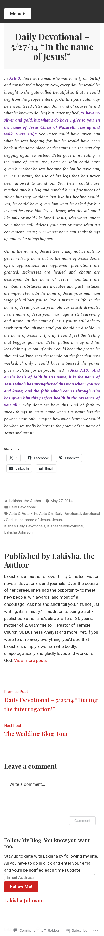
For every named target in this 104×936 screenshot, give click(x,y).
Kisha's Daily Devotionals (24, 526)
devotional (91, 513)
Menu (20, 13)
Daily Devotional (22, 507)
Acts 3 (14, 513)
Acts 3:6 (46, 513)
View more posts (30, 660)
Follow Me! (21, 886)
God (9, 520)
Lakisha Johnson (18, 532)
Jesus (57, 520)
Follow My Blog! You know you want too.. (47, 843)
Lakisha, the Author (25, 501)
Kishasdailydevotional (65, 526)
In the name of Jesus (32, 520)
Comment (82, 820)
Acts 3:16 (29, 513)
